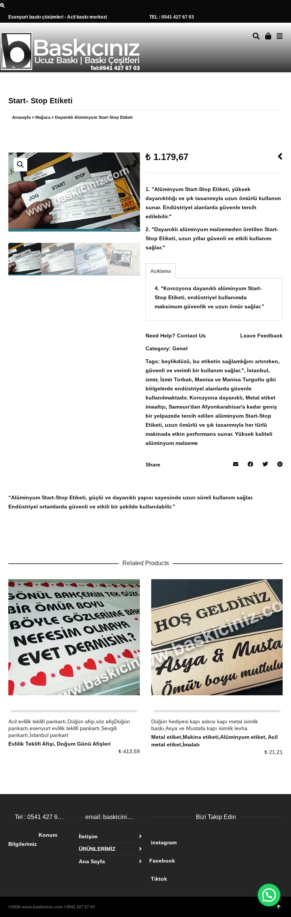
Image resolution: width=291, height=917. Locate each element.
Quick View (25, 703)
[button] (20, 164)
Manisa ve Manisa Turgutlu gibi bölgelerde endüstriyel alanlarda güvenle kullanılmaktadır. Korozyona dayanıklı (211, 388)
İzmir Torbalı (176, 379)
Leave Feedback (261, 336)
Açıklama (160, 271)
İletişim (88, 836)
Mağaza (42, 117)
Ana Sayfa (92, 861)
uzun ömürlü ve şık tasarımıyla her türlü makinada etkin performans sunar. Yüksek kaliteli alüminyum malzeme (209, 434)
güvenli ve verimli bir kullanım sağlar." (195, 370)
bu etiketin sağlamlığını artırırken (235, 361)
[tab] (161, 271)
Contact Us (191, 336)
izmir (151, 379)
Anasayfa (21, 117)
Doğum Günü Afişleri (84, 744)
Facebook (207, 858)
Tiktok (209, 876)
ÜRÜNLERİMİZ (97, 849)
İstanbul (257, 370)
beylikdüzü (175, 361)
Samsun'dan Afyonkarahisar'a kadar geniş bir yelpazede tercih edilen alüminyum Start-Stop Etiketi (211, 416)
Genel (180, 348)
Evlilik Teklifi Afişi (31, 744)
